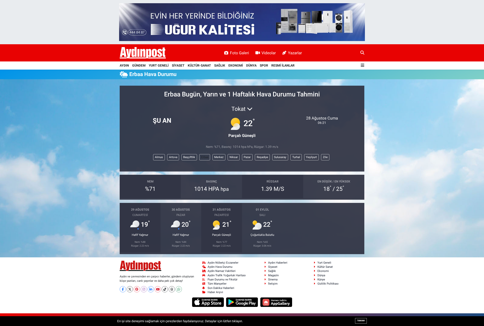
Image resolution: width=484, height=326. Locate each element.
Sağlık (272, 271)
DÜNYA (251, 65)
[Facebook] (123, 289)
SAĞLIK (219, 65)
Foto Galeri (239, 52)
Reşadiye (262, 157)
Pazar (247, 157)
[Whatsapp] (179, 289)
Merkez (218, 157)
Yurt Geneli (324, 262)
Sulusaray (280, 157)
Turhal (296, 157)
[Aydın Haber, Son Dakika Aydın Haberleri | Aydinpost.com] (143, 53)
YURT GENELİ (159, 65)
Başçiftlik (189, 157)
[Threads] (172, 289)
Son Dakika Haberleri (221, 288)
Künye (321, 279)
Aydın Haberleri (277, 262)
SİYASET (178, 65)
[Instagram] (144, 289)
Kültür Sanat (325, 267)
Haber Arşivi (215, 292)
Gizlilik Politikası (328, 283)
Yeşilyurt (311, 157)
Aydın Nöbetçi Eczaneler (223, 262)
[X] (130, 289)
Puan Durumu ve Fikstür (222, 279)
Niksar (234, 157)
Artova (173, 157)
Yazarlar (295, 52)
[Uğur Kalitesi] (242, 22)
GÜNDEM (139, 65)
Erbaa (204, 157)
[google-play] (242, 302)
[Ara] (362, 53)
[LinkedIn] (151, 289)
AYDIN (124, 65)
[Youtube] (158, 289)
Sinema (273, 279)
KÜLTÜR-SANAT (199, 65)
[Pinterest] (137, 289)
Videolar (268, 52)
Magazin (273, 275)
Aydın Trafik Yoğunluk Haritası (227, 275)
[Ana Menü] (362, 65)
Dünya (321, 275)
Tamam (361, 320)
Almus (159, 157)
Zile (325, 157)
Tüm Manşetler (217, 283)
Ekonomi (323, 271)
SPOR (264, 65)
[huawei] (276, 302)
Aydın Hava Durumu (220, 267)
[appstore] (208, 302)
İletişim (273, 283)
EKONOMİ (235, 65)
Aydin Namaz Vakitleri (222, 271)
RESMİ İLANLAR (283, 65)
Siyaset (272, 267)
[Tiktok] (165, 289)
